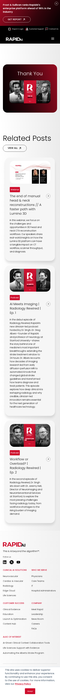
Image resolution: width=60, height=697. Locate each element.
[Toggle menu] (53, 39)
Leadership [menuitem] (37, 614)
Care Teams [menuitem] (37, 581)
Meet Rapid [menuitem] (37, 609)
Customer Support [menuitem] (36, 29)
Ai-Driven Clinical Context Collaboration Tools (26, 642)
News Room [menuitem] (37, 619)
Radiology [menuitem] (8, 585)
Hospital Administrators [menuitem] (43, 590)
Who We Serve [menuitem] (39, 570)
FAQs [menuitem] (34, 628)
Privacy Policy (23, 684)
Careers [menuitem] (35, 623)
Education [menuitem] (8, 614)
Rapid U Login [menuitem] (17, 29)
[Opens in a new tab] (5, 562)
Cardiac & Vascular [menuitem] (13, 581)
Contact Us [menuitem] (53, 29)
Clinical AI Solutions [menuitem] (15, 570)
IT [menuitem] (32, 585)
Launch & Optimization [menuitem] (15, 619)
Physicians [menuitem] (36, 576)
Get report (15, 19)
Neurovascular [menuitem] (10, 576)
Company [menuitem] (36, 603)
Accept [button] (30, 691)
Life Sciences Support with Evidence (21, 647)
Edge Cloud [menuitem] (9, 590)
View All (13, 148)
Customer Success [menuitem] (13, 603)
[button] (14, 544)
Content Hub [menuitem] (9, 623)
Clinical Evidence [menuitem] (11, 609)
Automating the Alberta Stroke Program (23, 653)
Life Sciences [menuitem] (9, 595)
